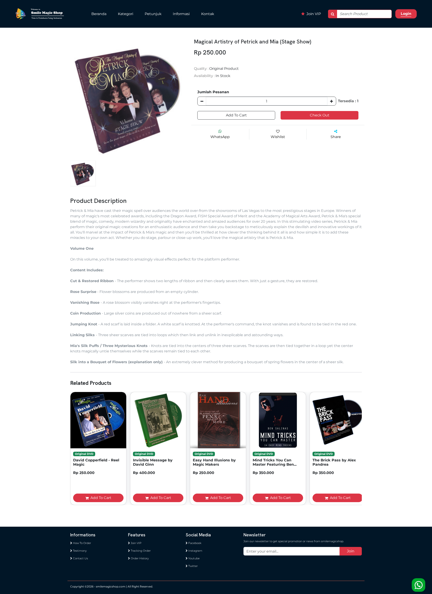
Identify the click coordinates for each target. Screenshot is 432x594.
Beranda (98, 14)
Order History (139, 558)
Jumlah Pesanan (213, 92)
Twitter (193, 566)
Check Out (319, 115)
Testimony (79, 550)
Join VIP (313, 14)
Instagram (195, 550)
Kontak (207, 14)
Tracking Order (140, 550)
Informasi (181, 14)
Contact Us (80, 558)
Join (350, 551)
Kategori (125, 14)
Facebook (194, 543)
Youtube (194, 558)
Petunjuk (153, 14)
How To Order (81, 543)
